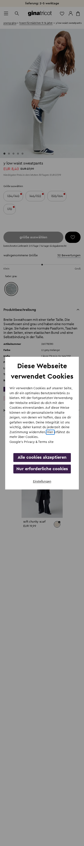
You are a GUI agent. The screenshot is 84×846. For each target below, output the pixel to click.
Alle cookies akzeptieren (42, 457)
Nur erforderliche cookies (42, 469)
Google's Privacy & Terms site (31, 442)
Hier (50, 432)
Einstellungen (42, 481)
